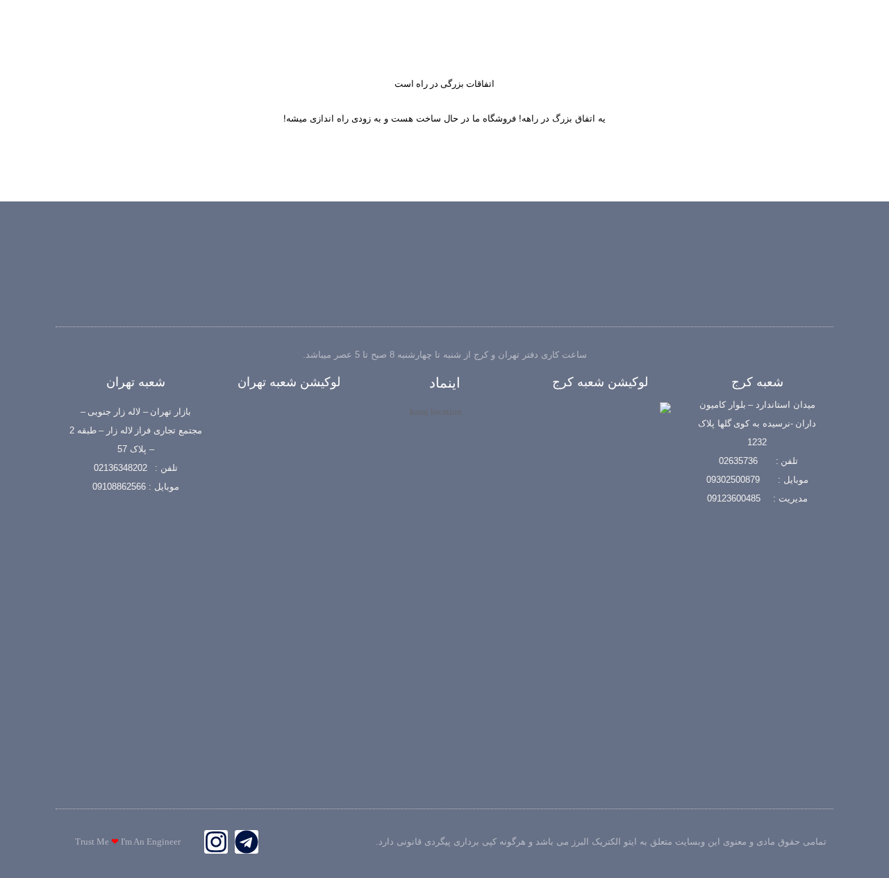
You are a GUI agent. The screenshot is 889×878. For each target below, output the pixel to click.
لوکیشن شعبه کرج (600, 382)
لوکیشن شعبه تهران (289, 382)
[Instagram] (216, 842)
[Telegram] (246, 842)
